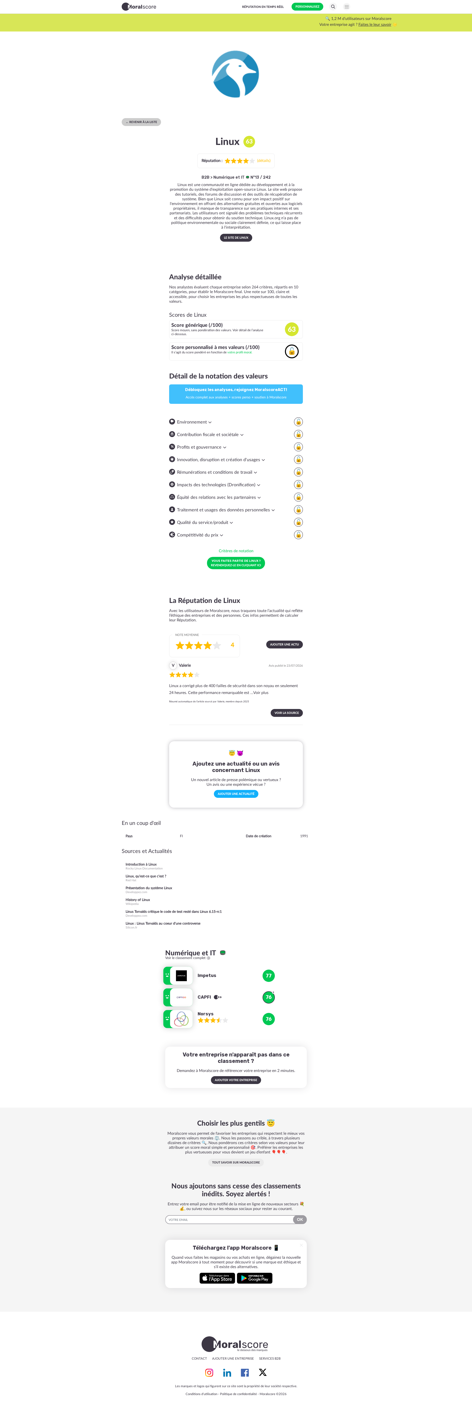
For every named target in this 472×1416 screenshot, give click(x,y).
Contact (199, 1358)
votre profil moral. (239, 352)
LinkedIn (227, 1373)
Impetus (207, 975)
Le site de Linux (236, 237)
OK (300, 1220)
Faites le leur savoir (252, 25)
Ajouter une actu (284, 644)
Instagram (209, 1373)
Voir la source (287, 712)
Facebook (245, 1373)
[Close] (301, 1245)
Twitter (263, 1373)
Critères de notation (236, 551)
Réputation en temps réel (263, 6)
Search (333, 7)
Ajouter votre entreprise (236, 1080)
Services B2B (269, 1358)
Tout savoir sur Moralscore (236, 1162)
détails (263, 161)
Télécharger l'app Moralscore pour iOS (217, 1278)
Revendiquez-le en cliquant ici (236, 563)
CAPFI (205, 997)
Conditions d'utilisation (201, 1394)
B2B (205, 177)
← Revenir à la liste (141, 122)
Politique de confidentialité (238, 1394)
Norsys (206, 1014)
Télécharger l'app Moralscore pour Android (254, 1278)
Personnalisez (307, 6)
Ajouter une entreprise (233, 1358)
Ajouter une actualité (236, 793)
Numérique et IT (229, 177)
